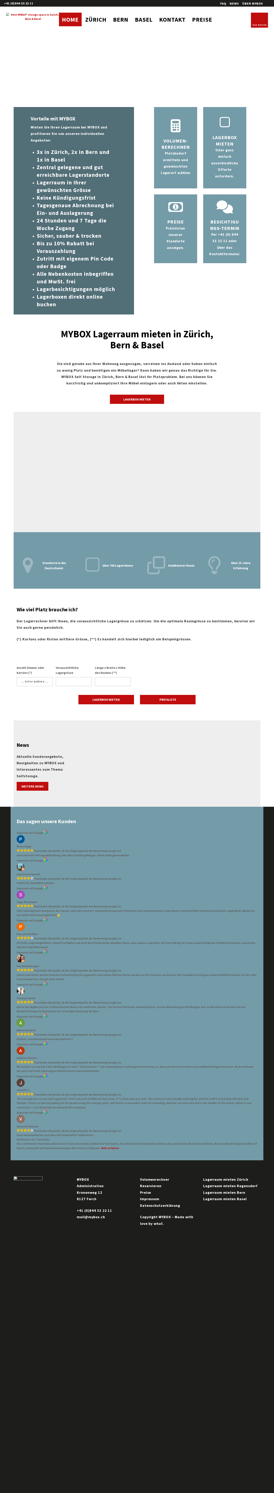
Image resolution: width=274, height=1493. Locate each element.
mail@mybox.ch (91, 1217)
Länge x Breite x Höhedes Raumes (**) (110, 670)
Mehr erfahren (110, 1148)
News (234, 3)
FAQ (223, 3)
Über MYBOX (252, 3)
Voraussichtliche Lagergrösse (67, 670)
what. (159, 1223)
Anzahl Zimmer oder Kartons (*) (30, 670)
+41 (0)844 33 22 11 (18, 3)
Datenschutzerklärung (160, 1205)
